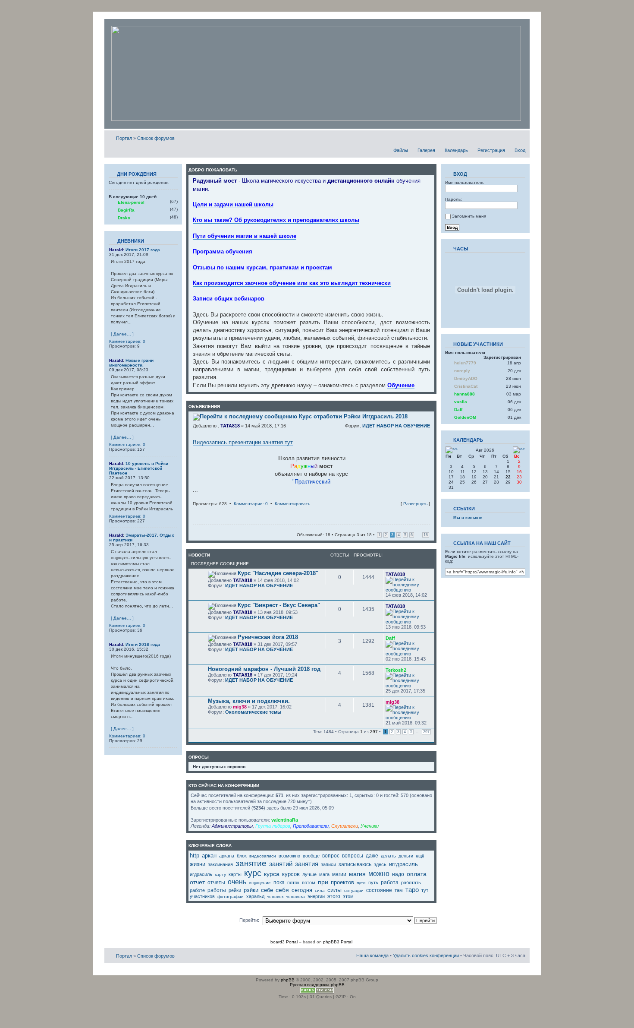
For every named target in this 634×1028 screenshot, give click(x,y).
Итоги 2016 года (143, 644)
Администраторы (232, 826)
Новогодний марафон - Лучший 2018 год (264, 669)
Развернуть (415, 503)
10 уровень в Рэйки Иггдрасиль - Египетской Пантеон (138, 468)
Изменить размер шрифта (519, 136)
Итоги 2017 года (143, 249)
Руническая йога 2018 (268, 637)
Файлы (400, 150)
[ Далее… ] (122, 334)
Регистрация (491, 150)
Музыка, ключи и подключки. (249, 701)
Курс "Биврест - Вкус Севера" (279, 605)
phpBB (288, 979)
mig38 (240, 706)
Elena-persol (131, 202)
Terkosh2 (396, 670)
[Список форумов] (316, 74)
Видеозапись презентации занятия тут (243, 442)
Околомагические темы (253, 712)
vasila (460, 401)
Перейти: (249, 920)
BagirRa (126, 210)
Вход (520, 150)
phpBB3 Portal (337, 941)
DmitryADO (465, 378)
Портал (124, 138)
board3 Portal (284, 941)
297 (426, 732)
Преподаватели (311, 826)
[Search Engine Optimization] (317, 992)
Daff (390, 638)
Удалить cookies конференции (426, 955)
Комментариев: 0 (127, 341)
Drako (124, 217)
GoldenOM (465, 417)
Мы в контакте (467, 518)
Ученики (370, 826)
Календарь (456, 150)
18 (426, 535)
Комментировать (292, 503)
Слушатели (344, 826)
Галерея (426, 150)
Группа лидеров (272, 826)
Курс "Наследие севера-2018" (278, 573)
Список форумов (156, 138)
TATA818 (230, 425)
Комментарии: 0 (251, 503)
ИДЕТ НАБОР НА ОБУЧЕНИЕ (396, 425)
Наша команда (372, 955)
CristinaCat (465, 386)
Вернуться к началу (427, 511)
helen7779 (465, 363)
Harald (116, 249)
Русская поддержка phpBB (317, 984)
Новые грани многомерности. (131, 362)
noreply (462, 370)
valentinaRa (284, 819)
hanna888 (464, 394)
